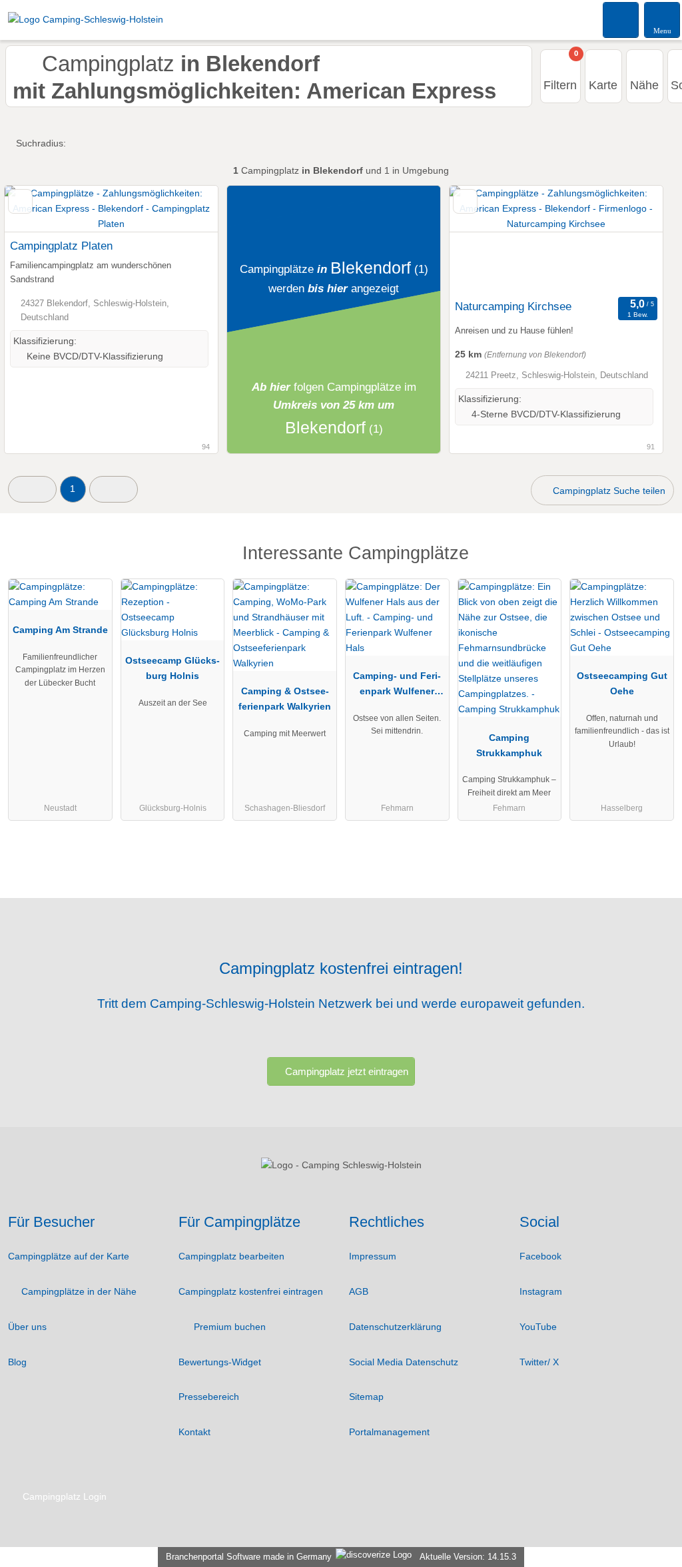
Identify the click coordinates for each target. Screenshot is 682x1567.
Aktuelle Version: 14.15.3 (468, 1557)
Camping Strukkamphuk (509, 745)
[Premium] (655, 565)
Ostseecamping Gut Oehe (622, 683)
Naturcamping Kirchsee (513, 306)
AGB (358, 1291)
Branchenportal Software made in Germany (246, 1557)
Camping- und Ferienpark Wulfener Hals (397, 686)
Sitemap (366, 1396)
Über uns (27, 1326)
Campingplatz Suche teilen (607, 490)
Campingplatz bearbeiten (231, 1256)
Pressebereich (208, 1396)
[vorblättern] (629, 239)
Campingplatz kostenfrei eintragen (250, 1291)
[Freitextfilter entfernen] (621, 19)
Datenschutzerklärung (395, 1326)
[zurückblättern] (483, 239)
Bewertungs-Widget (219, 1362)
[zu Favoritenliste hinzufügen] (20, 201)
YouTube (538, 1326)
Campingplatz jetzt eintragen (346, 1071)
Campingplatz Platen (61, 245)
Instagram (540, 1291)
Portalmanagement (389, 1432)
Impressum (372, 1256)
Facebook (540, 1256)
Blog (17, 1362)
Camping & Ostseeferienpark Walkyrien (284, 699)
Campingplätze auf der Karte (68, 1256)
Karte (603, 85)
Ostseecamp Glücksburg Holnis (172, 668)
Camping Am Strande (60, 629)
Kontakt (194, 1432)
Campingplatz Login (63, 1496)
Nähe (644, 85)
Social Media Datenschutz (403, 1362)
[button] (32, 489)
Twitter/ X (539, 1362)
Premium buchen (228, 1326)
